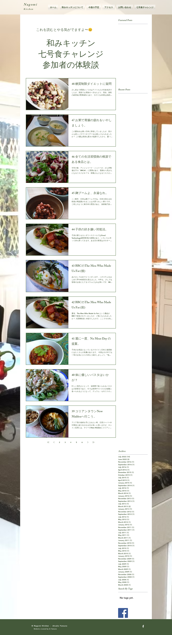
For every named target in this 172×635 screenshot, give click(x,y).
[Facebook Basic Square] (123, 613)
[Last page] (93, 442)
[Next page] (87, 442)
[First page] (48, 442)
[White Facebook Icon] (143, 626)
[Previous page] (53, 442)
